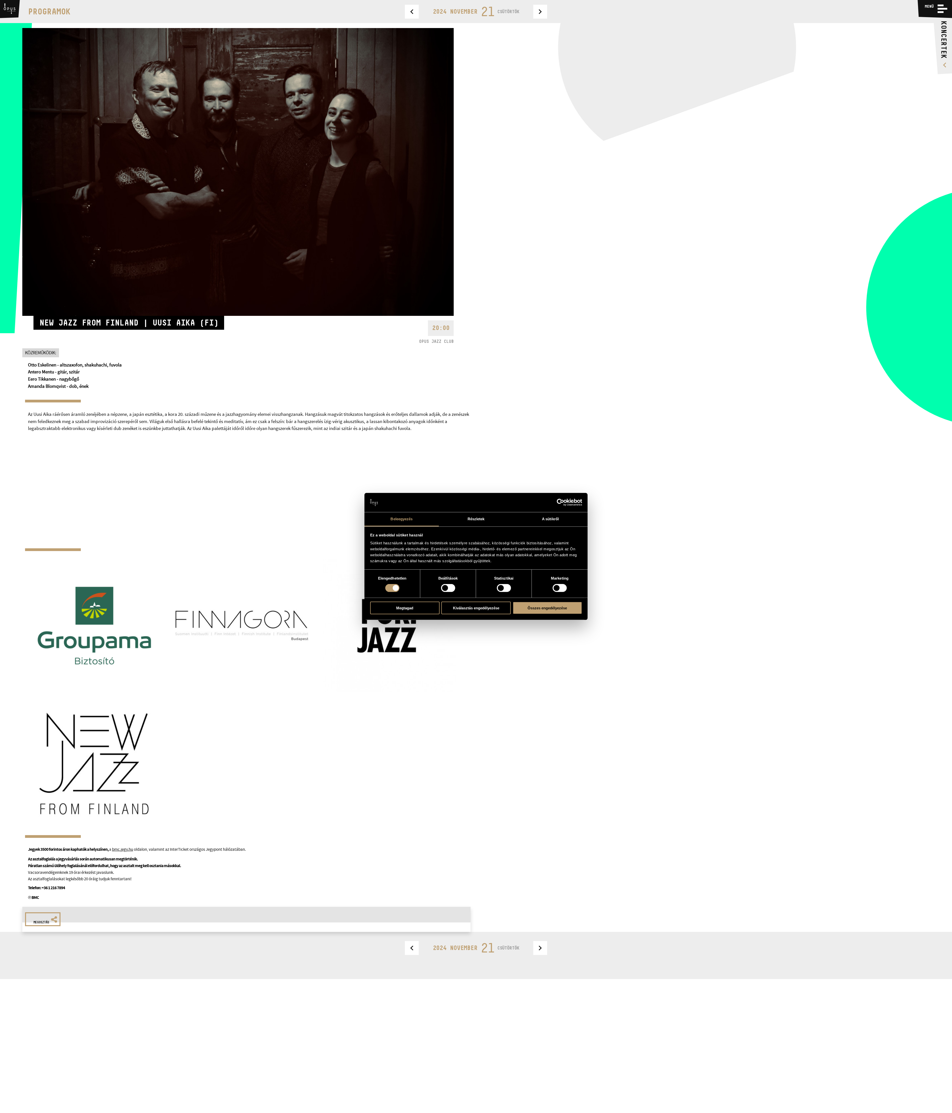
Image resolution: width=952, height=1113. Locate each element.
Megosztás (41, 922)
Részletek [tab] (476, 519)
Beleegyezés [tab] (401, 519)
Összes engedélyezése (547, 608)
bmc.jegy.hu (122, 849)
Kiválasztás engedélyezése (476, 608)
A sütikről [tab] (550, 519)
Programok (49, 11)
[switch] (448, 588)
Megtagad (404, 608)
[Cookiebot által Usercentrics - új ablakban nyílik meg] (560, 502)
